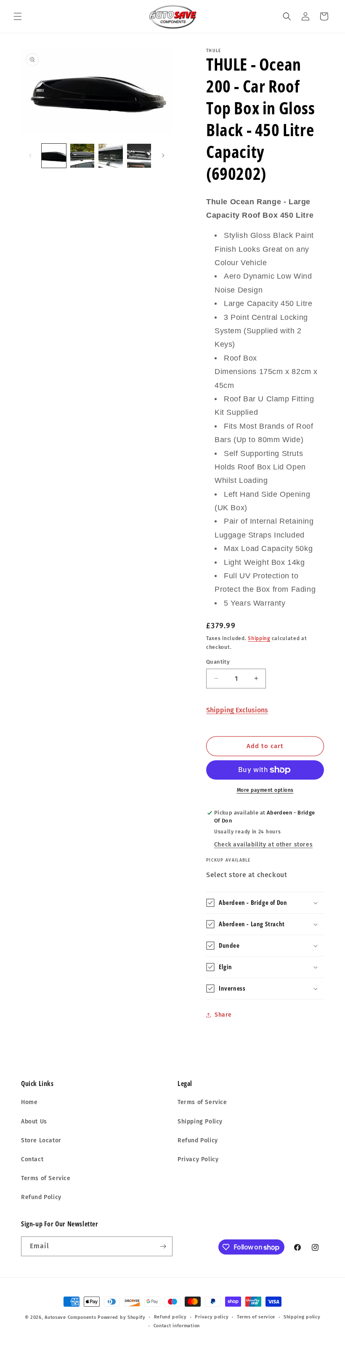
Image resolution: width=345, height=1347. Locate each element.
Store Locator (41, 1140)
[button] (17, 16)
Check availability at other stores (263, 844)
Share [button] (223, 1014)
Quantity (218, 662)
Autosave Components (70, 1317)
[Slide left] (30, 155)
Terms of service (256, 1317)
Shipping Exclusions (237, 710)
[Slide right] (163, 155)
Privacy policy (211, 1317)
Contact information (177, 1326)
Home (29, 1102)
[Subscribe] (163, 1246)
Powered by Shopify (122, 1317)
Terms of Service (46, 1178)
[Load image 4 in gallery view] (139, 156)
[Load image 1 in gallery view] (54, 156)
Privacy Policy (198, 1159)
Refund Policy (41, 1197)
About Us (34, 1121)
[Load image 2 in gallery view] (82, 156)
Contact (32, 1159)
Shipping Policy (200, 1121)
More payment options (265, 790)
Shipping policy (302, 1317)
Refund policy (170, 1317)
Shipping (259, 638)
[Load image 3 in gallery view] (110, 156)
